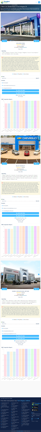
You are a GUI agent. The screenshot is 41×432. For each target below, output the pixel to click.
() (23, 44)
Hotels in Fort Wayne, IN (14, 409)
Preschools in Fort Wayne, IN (14, 429)
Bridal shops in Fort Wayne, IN (5, 416)
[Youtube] (38, 418)
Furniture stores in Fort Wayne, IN (4, 427)
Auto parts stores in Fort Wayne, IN (5, 413)
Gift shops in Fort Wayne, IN (14, 403)
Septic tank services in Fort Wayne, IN (26, 410)
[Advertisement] (20, 389)
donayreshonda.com (7, 88)
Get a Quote (5, 82)
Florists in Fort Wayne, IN (14, 415)
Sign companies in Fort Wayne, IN (25, 413)
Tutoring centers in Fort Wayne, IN (25, 419)
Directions (25, 47)
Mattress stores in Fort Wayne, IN (15, 420)
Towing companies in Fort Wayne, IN (25, 416)
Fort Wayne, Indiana (24, 400)
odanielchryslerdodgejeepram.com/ (9, 333)
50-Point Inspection (7, 9)
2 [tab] (19, 38)
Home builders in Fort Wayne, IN (14, 406)
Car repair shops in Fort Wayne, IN (4, 419)
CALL (5, 163)
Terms (37, 421)
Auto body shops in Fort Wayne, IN (5, 410)
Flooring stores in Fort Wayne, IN (4, 424)
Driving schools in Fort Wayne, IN (4, 421)
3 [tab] (20, 38)
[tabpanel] (20, 27)
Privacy (33, 421)
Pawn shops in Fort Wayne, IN (15, 423)
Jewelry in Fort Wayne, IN (14, 412)
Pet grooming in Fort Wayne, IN (14, 426)
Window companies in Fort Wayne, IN (25, 421)
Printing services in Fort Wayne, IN (25, 403)
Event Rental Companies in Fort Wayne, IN (25, 406)
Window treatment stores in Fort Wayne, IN (25, 424)
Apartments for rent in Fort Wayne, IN (5, 403)
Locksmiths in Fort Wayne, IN (15, 417)
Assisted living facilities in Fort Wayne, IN (5, 406)
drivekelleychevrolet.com (8, 210)
